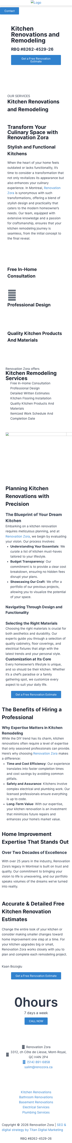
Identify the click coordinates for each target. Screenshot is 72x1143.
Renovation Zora (45, 753)
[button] (36, 6)
